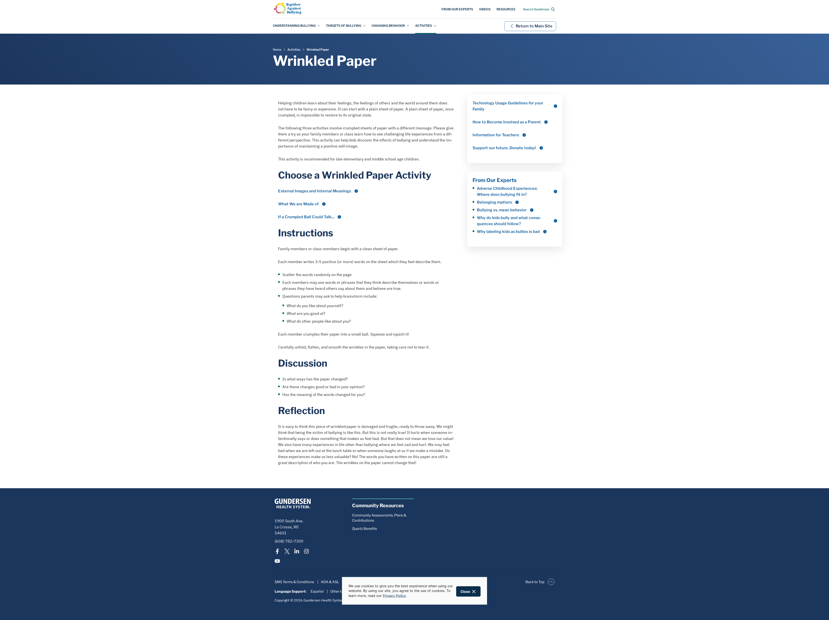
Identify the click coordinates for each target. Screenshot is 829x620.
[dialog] (414, 590)
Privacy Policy (394, 595)
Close (465, 591)
